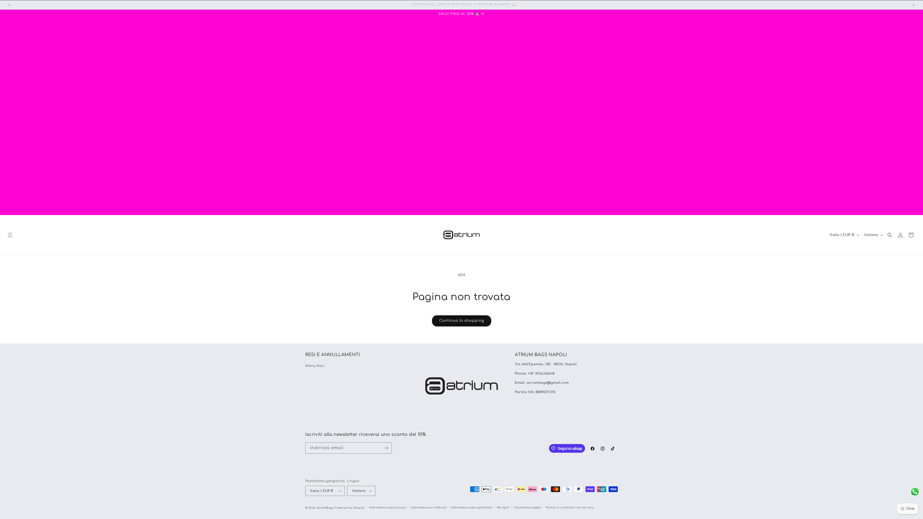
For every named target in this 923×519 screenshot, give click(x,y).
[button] (10, 235)
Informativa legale (527, 507)
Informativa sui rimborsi (429, 507)
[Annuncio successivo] (913, 4)
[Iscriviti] (386, 448)
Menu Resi (314, 366)
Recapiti (503, 507)
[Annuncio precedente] (9, 4)
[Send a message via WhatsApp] (915, 491)
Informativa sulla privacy (387, 507)
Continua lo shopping (461, 321)
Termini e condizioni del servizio (569, 507)
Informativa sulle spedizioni (472, 507)
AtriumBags (325, 507)
